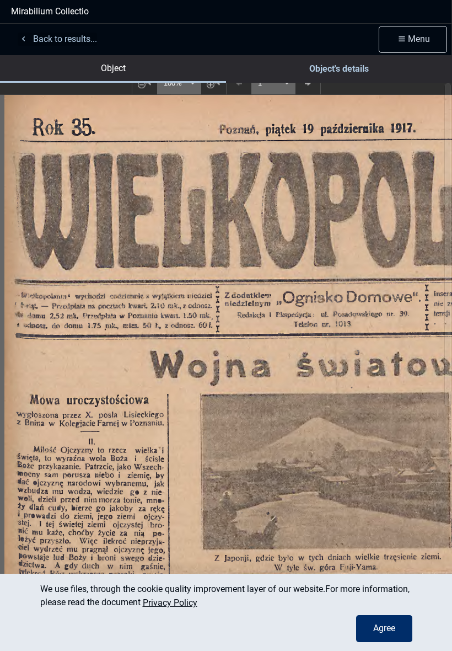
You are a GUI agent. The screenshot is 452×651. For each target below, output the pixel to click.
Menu (419, 39)
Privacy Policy (170, 602)
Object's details (339, 68)
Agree (384, 628)
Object (113, 68)
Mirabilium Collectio (50, 11)
